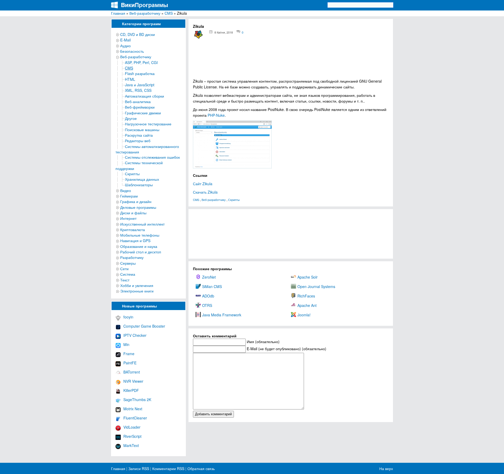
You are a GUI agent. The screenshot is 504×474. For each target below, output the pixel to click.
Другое (131, 118)
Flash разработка (140, 73)
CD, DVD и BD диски (137, 34)
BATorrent (131, 372)
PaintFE (129, 362)
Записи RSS (138, 468)
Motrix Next (132, 408)
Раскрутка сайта (139, 135)
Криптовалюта (132, 229)
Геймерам (129, 196)
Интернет (128, 218)
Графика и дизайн (135, 201)
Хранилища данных (142, 179)
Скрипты (132, 173)
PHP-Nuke (216, 115)
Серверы (128, 263)
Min (126, 344)
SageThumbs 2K (137, 399)
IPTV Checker (134, 335)
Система (127, 274)
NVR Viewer (133, 381)
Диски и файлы (133, 212)
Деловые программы (138, 207)
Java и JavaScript (139, 84)
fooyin (128, 316)
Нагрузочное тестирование (148, 123)
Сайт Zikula (202, 183)
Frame (128, 353)
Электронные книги (137, 291)
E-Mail (125, 39)
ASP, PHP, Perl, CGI (141, 62)
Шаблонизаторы (139, 184)
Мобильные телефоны (139, 235)
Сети (124, 268)
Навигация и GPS (135, 240)
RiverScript (132, 436)
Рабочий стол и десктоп (140, 251)
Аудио (125, 45)
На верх (386, 468)
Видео (125, 190)
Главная (118, 13)
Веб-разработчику (144, 13)
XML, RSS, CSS (138, 90)
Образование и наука (138, 246)
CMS (169, 13)
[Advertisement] (290, 60)
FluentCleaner (135, 417)
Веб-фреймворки (140, 107)
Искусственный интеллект (142, 224)
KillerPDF (131, 390)
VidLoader (131, 427)
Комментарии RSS (168, 468)
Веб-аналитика (138, 101)
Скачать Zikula (205, 192)
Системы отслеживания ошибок (152, 157)
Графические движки (143, 112)
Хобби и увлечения (136, 285)
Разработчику (132, 257)
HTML (130, 79)
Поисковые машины (142, 129)
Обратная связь (200, 468)
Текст (124, 280)
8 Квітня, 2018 (223, 32)
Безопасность (132, 51)
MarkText (131, 445)
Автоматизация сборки (144, 96)
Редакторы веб (137, 140)
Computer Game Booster (144, 326)
